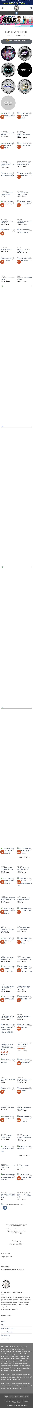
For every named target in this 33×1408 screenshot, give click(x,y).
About (3, 1321)
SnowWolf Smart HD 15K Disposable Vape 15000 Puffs (8, 1195)
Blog (2, 1325)
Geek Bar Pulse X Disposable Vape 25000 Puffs (7, 164)
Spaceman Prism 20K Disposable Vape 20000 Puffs (24, 1195)
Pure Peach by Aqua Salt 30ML (8, 1080)
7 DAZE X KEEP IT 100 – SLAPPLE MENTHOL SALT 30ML (24, 987)
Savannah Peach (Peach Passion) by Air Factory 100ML (24, 1137)
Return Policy (5, 1335)
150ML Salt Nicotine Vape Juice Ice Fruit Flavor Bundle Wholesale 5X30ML (8, 1047)
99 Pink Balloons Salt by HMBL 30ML (24, 1016)
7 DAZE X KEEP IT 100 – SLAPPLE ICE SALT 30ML (24, 958)
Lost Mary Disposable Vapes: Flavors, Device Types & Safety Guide (16, 1224)
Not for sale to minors (8, 1328)
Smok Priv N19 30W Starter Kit (23, 1166)
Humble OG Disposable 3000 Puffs (7, 133)
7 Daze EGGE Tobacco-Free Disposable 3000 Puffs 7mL (23, 899)
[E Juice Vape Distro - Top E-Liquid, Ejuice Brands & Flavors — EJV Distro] (16, 8)
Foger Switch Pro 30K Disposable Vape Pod (23, 163)
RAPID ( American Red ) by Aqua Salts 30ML (24, 1080)
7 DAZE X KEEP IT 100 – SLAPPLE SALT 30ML (8, 1016)
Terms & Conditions (7, 1332)
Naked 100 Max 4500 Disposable (7, 221)
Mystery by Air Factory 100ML (7, 278)
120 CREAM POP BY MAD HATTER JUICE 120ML (23, 869)
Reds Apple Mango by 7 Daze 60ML (24, 1108)
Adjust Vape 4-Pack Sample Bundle (23, 1045)
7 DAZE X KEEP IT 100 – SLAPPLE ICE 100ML (8, 958)
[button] (2, 8)
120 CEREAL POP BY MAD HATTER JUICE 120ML (7, 869)
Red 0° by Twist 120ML (7, 1107)
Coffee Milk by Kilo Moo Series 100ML (24, 221)
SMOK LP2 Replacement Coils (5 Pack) (8, 1166)
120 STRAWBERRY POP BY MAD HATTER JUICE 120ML (8, 899)
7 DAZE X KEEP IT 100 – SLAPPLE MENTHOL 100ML (8, 987)
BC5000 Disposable (6, 249)
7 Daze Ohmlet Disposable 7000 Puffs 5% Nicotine (7, 929)
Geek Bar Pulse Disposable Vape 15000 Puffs (24, 134)
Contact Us (5, 1339)
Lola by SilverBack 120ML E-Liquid (24, 278)
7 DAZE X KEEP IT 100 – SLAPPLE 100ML (24, 928)
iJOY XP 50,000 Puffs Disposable (23, 250)
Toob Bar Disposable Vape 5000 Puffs (23, 193)
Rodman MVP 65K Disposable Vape (6, 1136)
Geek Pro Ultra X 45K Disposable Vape (7, 193)
